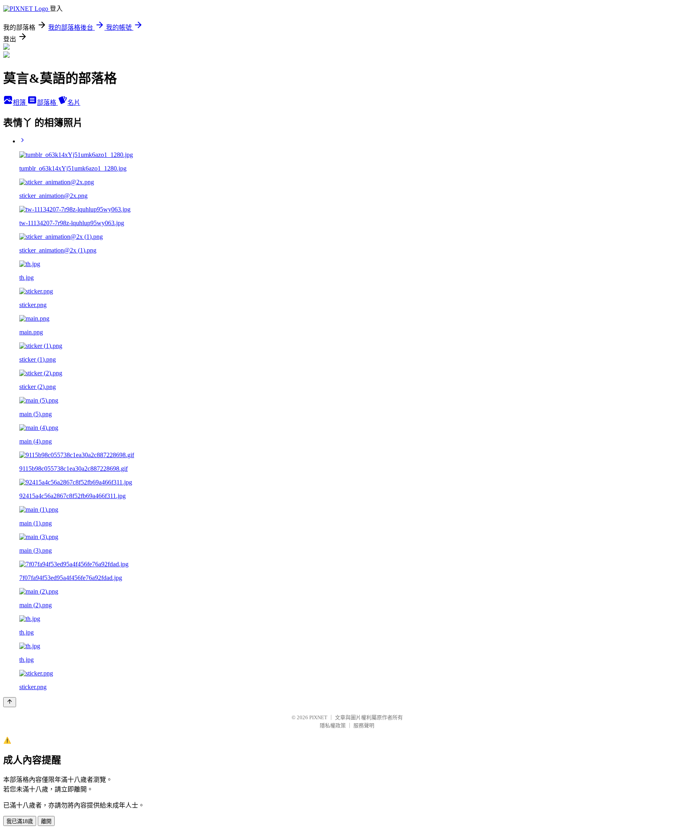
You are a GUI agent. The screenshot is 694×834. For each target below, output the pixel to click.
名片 (73, 102)
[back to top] (9, 702)
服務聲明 (363, 725)
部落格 (47, 102)
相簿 (20, 102)
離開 (46, 821)
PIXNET (318, 717)
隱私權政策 (333, 725)
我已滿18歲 (19, 821)
